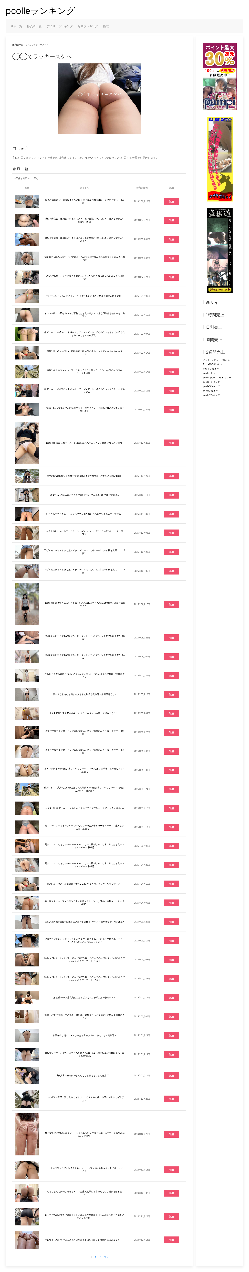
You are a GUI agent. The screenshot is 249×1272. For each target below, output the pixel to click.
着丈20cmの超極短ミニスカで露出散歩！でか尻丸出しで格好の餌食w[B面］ (84, 476)
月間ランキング (88, 26)
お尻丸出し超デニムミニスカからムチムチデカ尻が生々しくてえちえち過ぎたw (84, 808)
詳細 (171, 201)
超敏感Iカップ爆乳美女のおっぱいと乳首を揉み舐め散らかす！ (84, 997)
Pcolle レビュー (211, 368)
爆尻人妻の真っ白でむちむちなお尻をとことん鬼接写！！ (84, 1075)
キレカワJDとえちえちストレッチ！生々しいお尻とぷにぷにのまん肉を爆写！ (84, 296)
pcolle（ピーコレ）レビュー (217, 377)
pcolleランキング (40, 10)
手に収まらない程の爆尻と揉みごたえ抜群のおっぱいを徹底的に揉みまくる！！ (84, 1240)
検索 (106, 26)
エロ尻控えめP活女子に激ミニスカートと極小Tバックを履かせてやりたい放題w (84, 921)
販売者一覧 (34, 26)
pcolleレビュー (210, 373)
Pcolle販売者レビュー (214, 364)
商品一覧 (16, 26)
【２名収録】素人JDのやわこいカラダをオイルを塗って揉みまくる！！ (84, 713)
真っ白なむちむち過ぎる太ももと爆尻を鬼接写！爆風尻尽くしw (84, 694)
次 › (106, 1257)
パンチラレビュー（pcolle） (217, 360)
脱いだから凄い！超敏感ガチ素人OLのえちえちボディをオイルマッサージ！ (84, 884)
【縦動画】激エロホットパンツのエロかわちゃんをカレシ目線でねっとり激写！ (84, 443)
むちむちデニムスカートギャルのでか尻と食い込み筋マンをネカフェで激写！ (84, 514)
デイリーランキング (60, 26)
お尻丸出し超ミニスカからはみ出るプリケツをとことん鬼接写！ (85, 1035)
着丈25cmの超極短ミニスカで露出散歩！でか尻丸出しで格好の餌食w (84, 495)
